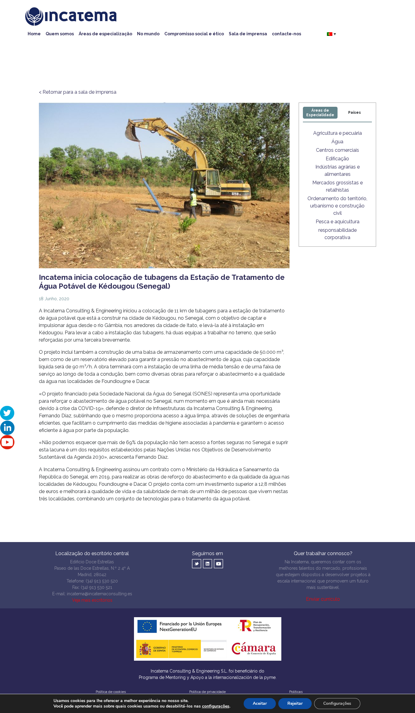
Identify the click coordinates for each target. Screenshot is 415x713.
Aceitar (260, 703)
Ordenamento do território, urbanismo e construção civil (337, 206)
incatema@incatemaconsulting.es (99, 593)
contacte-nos (286, 33)
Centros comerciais (337, 150)
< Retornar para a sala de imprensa (77, 92)
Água (337, 141)
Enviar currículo (323, 599)
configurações (215, 706)
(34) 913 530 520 (102, 581)
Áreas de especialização (105, 33)
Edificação (337, 159)
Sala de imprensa (248, 33)
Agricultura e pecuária (337, 133)
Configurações (337, 703)
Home (34, 33)
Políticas (296, 692)
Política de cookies (111, 692)
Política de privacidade (207, 692)
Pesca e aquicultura (337, 221)
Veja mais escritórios (92, 600)
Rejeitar (295, 703)
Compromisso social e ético (194, 33)
